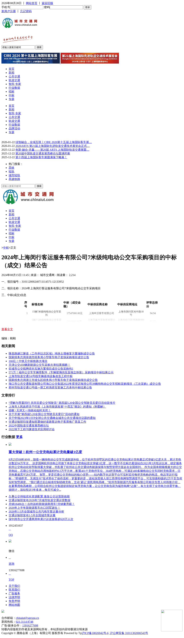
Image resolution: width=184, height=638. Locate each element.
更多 (19, 437)
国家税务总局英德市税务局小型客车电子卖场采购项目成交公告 (49, 357)
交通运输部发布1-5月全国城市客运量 (32, 515)
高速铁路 (14, 179)
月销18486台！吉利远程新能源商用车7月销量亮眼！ (42, 504)
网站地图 (14, 604)
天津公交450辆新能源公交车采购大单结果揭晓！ (39, 364)
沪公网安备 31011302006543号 (128, 633)
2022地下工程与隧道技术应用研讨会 (32, 429)
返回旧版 (47, 3)
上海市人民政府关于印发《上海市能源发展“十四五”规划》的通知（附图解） (57, 406)
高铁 (11, 167)
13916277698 (30, 625)
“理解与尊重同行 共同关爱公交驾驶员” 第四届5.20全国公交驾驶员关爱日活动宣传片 (62, 402)
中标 (11, 95)
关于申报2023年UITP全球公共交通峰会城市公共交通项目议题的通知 (52, 417)
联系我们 (14, 589)
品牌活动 (14, 128)
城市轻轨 (14, 175)
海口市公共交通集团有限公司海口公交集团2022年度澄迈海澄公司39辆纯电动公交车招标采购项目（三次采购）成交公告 (85, 383)
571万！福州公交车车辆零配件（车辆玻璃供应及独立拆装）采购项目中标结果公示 (61, 372)
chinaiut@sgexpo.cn (27, 617)
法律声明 (14, 597)
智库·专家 (15, 84)
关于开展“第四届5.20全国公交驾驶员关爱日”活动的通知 (44, 414)
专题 (11, 99)
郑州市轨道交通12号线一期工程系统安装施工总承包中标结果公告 (50, 387)
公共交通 (14, 76)
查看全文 (7, 329)
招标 (11, 91)
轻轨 (11, 171)
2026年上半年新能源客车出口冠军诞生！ (34, 507)
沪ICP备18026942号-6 (95, 633)
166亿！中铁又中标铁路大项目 (28, 361)
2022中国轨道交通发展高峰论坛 (29, 425)
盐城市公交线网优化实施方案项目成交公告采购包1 (41, 368)
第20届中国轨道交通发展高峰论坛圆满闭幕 (42, 153)
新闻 (11, 72)
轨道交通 (14, 80)
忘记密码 (26, 11)
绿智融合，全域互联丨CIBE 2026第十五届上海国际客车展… (53, 142)
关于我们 (14, 585)
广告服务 (14, 593)
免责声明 (14, 601)
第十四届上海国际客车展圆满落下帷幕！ (41, 157)
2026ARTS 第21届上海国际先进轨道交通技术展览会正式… (52, 145)
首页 (11, 68)
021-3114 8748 (24, 621)
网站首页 (31, 3)
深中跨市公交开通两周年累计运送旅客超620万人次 (41, 519)
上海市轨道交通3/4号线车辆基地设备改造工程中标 (41, 376)
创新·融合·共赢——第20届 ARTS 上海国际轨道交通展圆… (52, 149)
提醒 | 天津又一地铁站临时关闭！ (30, 410)
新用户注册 (8, 11)
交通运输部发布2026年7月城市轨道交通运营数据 (39, 500)
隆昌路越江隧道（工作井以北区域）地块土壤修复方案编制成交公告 (52, 353)
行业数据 (14, 87)
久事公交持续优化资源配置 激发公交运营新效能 (39, 496)
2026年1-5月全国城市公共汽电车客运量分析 (36, 511)
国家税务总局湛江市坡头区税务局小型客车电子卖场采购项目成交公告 (53, 379)
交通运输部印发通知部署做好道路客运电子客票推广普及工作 (47, 421)
